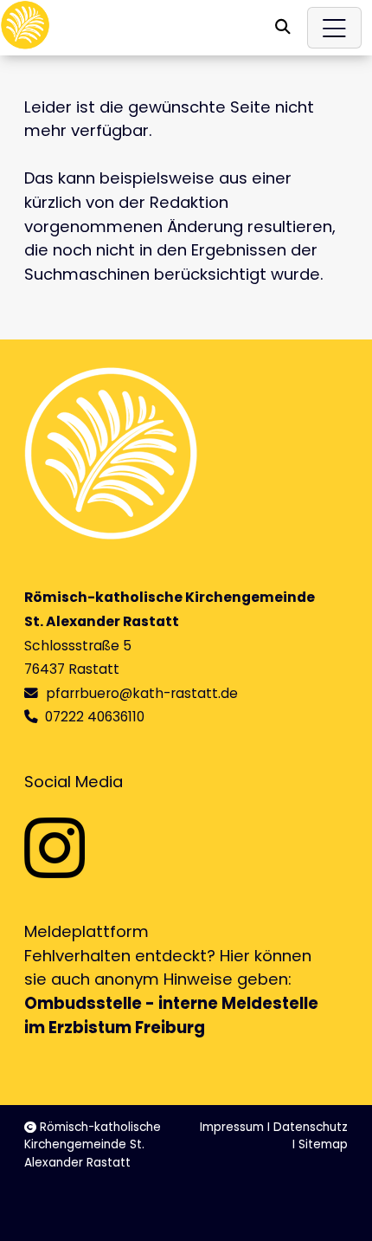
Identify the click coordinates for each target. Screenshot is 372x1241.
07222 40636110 (94, 717)
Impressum (232, 1127)
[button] (283, 27)
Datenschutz (310, 1127)
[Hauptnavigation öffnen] (334, 27)
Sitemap (323, 1144)
